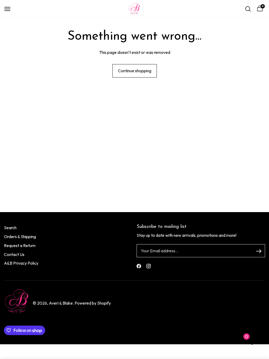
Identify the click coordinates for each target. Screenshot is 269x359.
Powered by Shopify (93, 303)
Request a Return (19, 245)
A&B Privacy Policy (21, 263)
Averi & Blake (61, 303)
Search (10, 227)
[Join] (259, 251)
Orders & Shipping (20, 236)
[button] (7, 9)
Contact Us (14, 254)
